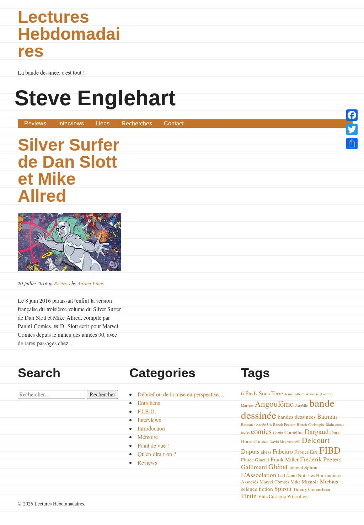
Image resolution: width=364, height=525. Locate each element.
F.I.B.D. (147, 411)
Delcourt (316, 440)
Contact (173, 123)
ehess (266, 452)
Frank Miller (285, 459)
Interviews (71, 123)
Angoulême (274, 403)
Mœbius (329, 481)
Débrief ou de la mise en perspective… (181, 394)
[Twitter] (352, 129)
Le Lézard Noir (292, 475)
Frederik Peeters (321, 459)
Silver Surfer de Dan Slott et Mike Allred (68, 170)
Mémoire (148, 436)
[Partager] (352, 143)
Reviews (35, 123)
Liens (102, 123)
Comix (278, 432)
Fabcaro (283, 451)
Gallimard (254, 466)
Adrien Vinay (90, 283)
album (299, 393)
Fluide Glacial (255, 459)
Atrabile (301, 405)
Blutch (302, 424)
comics (261, 431)
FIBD (330, 450)
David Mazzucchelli (284, 441)
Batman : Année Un (256, 424)
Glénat (278, 466)
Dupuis (250, 451)
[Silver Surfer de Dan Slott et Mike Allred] (70, 242)
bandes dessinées (297, 416)
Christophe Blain (321, 424)
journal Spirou (303, 467)
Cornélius (293, 432)
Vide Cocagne (272, 496)
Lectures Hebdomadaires (69, 33)
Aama (289, 393)
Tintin (249, 495)
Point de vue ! (153, 445)
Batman (327, 416)
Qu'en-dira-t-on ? (157, 454)
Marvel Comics (274, 481)
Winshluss (297, 496)
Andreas (312, 393)
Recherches (137, 123)
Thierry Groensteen (311, 489)
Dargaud (317, 431)
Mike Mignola (304, 481)
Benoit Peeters (284, 424)
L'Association (258, 474)
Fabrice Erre (306, 452)
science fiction (257, 488)
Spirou (282, 488)
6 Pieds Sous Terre (262, 393)
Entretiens (149, 402)
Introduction (151, 428)
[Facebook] (352, 115)
